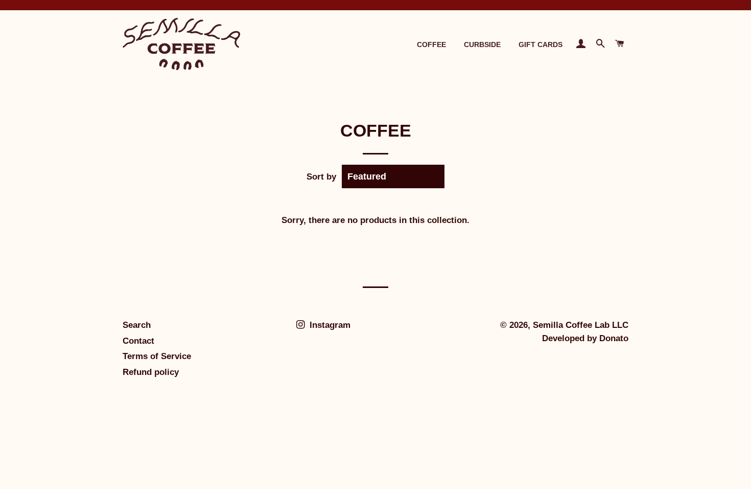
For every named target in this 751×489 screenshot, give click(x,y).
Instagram (328, 325)
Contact (138, 341)
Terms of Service (157, 356)
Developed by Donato (585, 338)
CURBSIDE (482, 44)
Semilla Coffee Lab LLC (580, 325)
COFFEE (431, 44)
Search (137, 325)
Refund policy (151, 372)
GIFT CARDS (540, 44)
